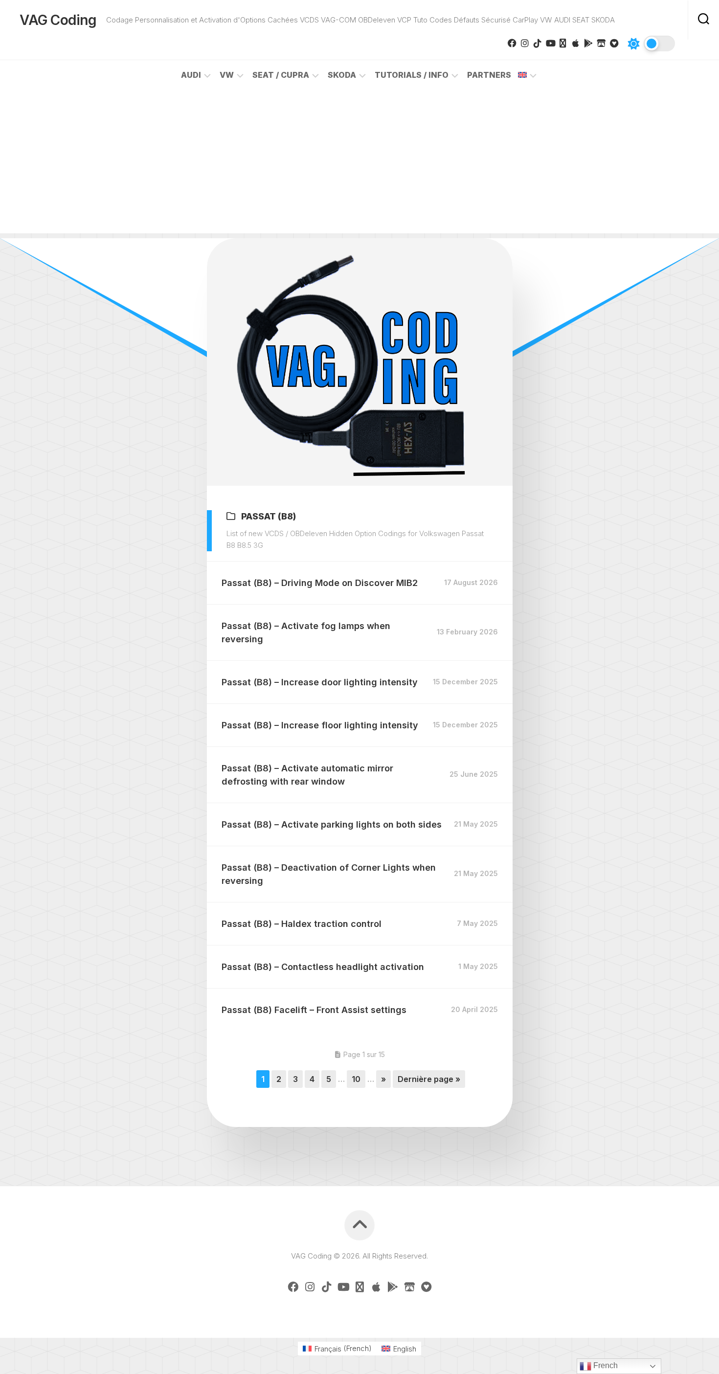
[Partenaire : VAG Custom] (601, 43)
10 (356, 1079)
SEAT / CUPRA (280, 75)
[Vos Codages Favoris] (613, 43)
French (604, 1365)
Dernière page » (429, 1079)
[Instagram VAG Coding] (524, 43)
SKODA (342, 75)
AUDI (191, 75)
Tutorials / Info (412, 75)
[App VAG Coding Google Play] (588, 43)
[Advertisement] (359, 164)
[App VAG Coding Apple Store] (575, 43)
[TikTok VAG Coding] (537, 43)
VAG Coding (58, 20)
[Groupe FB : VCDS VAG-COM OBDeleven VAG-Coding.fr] (512, 43)
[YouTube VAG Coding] (550, 43)
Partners (489, 75)
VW (227, 75)
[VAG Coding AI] (563, 43)
